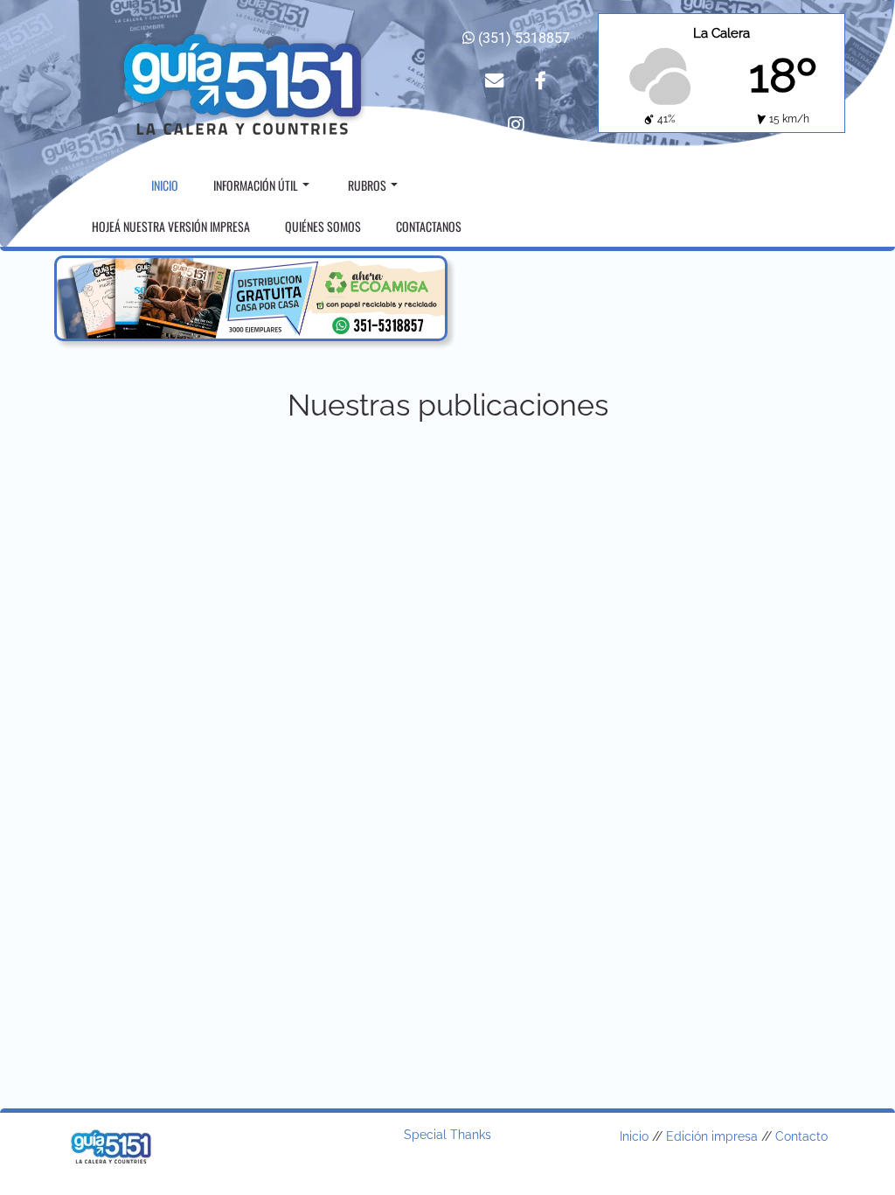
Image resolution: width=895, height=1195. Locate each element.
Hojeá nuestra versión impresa (171, 226)
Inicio (164, 185)
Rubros (367, 185)
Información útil (255, 185)
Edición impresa (712, 1136)
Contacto (801, 1136)
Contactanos (428, 226)
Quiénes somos (323, 226)
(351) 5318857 (522, 38)
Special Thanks (447, 1135)
